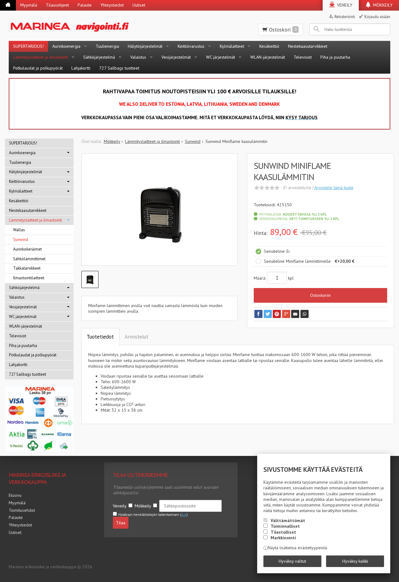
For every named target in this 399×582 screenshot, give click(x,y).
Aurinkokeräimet (27, 249)
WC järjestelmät (220, 57)
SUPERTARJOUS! (28, 46)
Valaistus (138, 57)
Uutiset (138, 5)
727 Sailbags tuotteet (119, 68)
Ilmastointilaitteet (28, 278)
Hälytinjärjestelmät (145, 46)
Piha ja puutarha (335, 57)
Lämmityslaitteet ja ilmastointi (40, 57)
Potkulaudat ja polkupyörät (38, 68)
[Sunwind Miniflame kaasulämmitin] (160, 214)
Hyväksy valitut (292, 561)
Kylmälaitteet (232, 46)
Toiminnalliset (285, 526)
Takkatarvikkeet (27, 268)
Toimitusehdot (22, 510)
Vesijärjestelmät (176, 57)
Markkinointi (283, 537)
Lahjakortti (80, 68)
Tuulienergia (107, 46)
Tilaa (120, 523)
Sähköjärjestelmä (99, 57)
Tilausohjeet (57, 5)
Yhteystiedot (112, 5)
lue (183, 514)
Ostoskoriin (320, 295)
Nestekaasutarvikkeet (307, 46)
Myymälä (28, 5)
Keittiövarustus (191, 46)
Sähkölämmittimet (29, 259)
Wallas (19, 229)
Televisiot (303, 57)
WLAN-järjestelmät (267, 57)
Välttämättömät (288, 520)
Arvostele (333, 187)
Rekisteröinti (344, 16)
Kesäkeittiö (269, 46)
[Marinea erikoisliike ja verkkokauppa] (94, 25)
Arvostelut (136, 336)
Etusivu (15, 495)
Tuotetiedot (100, 336)
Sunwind (20, 239)
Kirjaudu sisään (377, 16)
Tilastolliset (283, 532)
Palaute (85, 5)
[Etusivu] (8, 5)
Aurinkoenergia (66, 46)
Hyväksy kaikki (355, 561)
